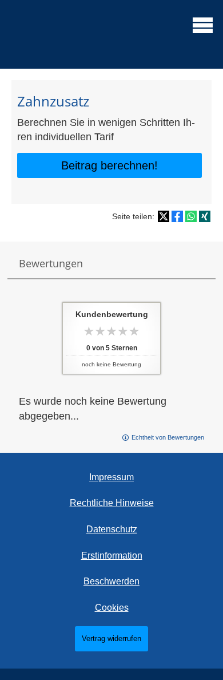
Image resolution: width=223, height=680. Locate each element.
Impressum (111, 477)
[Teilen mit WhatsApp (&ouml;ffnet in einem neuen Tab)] (191, 216)
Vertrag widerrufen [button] (111, 638)
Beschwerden (111, 581)
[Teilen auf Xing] (204, 216)
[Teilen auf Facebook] (177, 216)
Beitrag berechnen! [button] (109, 165)
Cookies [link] (112, 607)
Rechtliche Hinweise (112, 503)
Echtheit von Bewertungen (168, 437)
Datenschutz (111, 529)
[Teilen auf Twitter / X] (163, 216)
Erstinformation (111, 555)
